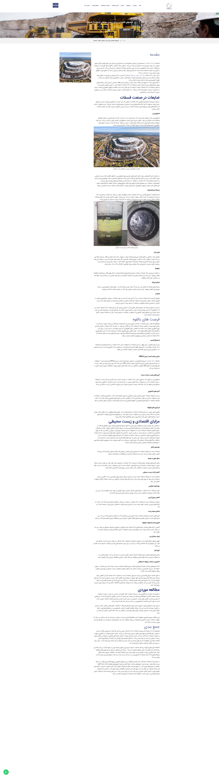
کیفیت (122, 6)
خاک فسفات (149, 63)
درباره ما (135, 6)
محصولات (128, 6)
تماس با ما (87, 6)
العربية (55, 7)
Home (124, 40)
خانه (140, 6)
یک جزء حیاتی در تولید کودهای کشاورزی (132, 75)
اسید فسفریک (124, 118)
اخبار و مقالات (115, 6)
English (55, 4)
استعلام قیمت (95, 6)
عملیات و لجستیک (105, 6)
